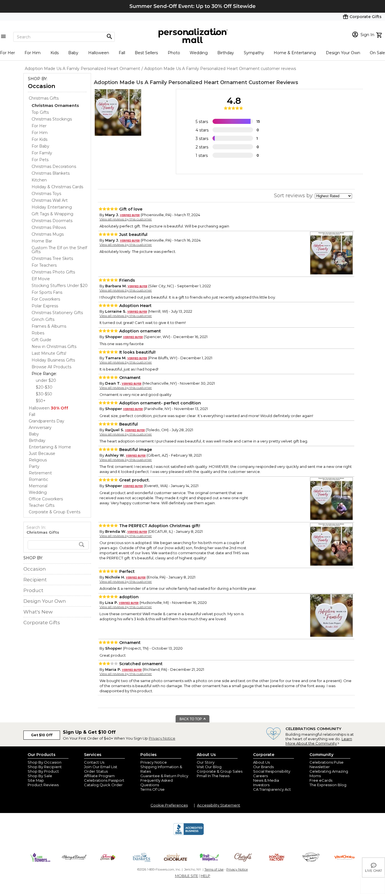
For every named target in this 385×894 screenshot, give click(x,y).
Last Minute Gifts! (49, 353)
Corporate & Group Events (54, 511)
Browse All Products (51, 366)
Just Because (42, 453)
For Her (7, 52)
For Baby (40, 146)
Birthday (225, 52)
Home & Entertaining (295, 52)
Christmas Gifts (44, 98)
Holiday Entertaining (52, 207)
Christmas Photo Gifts (53, 272)
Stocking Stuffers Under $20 (60, 285)
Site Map (36, 780)
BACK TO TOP (191, 719)
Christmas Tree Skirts (52, 258)
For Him (33, 52)
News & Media (266, 780)
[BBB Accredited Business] (188, 834)
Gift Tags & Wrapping (52, 213)
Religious (38, 460)
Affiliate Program (99, 776)
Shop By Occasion (44, 762)
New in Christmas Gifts (54, 346)
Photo (174, 52)
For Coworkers (46, 299)
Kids (54, 52)
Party (34, 466)
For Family (42, 152)
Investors (261, 785)
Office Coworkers (46, 498)
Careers (260, 776)
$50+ (41, 400)
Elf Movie (41, 278)
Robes (38, 333)
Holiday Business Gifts (53, 360)
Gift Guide (41, 339)
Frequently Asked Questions (156, 782)
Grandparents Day (46, 421)
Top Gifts (40, 112)
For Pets (40, 159)
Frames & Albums (49, 326)
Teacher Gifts (41, 505)
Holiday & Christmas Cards (57, 186)
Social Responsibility (271, 771)
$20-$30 (44, 387)
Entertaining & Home (50, 447)
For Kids (39, 139)
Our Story (205, 762)
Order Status (96, 771)
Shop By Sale (40, 776)
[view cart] (379, 34)
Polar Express (45, 305)
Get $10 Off (41, 735)
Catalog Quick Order (103, 785)
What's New (38, 612)
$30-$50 (44, 393)
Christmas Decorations (54, 166)
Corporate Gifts (41, 622)
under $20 (46, 380)
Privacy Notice (162, 738)
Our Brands (263, 766)
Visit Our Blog (209, 766)
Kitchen (39, 180)
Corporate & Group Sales (219, 771)
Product (33, 590)
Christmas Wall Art (50, 200)
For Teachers (44, 265)
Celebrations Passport (104, 780)
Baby (73, 52)
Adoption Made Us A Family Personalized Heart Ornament (170, 82)
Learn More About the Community (319, 741)
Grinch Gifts (43, 319)
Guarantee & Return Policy (164, 776)
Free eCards (320, 780)
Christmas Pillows (49, 227)
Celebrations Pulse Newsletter (326, 764)
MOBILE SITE (186, 875)
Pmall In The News (213, 776)
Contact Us (94, 762)
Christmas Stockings (52, 119)
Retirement (40, 473)
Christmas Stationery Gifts (57, 312)
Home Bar (42, 241)
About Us (261, 762)
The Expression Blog (327, 785)
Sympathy (254, 52)
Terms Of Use (152, 789)
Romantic (38, 479)
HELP (205, 875)
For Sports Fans (47, 292)
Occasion (41, 86)
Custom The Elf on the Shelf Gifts (59, 249)
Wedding (199, 52)
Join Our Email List (100, 766)
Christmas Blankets (51, 173)
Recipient (35, 579)
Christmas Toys (46, 193)
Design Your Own (343, 52)
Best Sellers (146, 52)
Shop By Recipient (45, 766)
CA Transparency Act (272, 789)
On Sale (377, 52)
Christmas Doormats (52, 220)
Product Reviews (43, 785)
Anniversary (40, 427)
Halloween (98, 52)
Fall (122, 52)
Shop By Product (43, 771)
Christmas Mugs (48, 234)
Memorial (38, 485)
